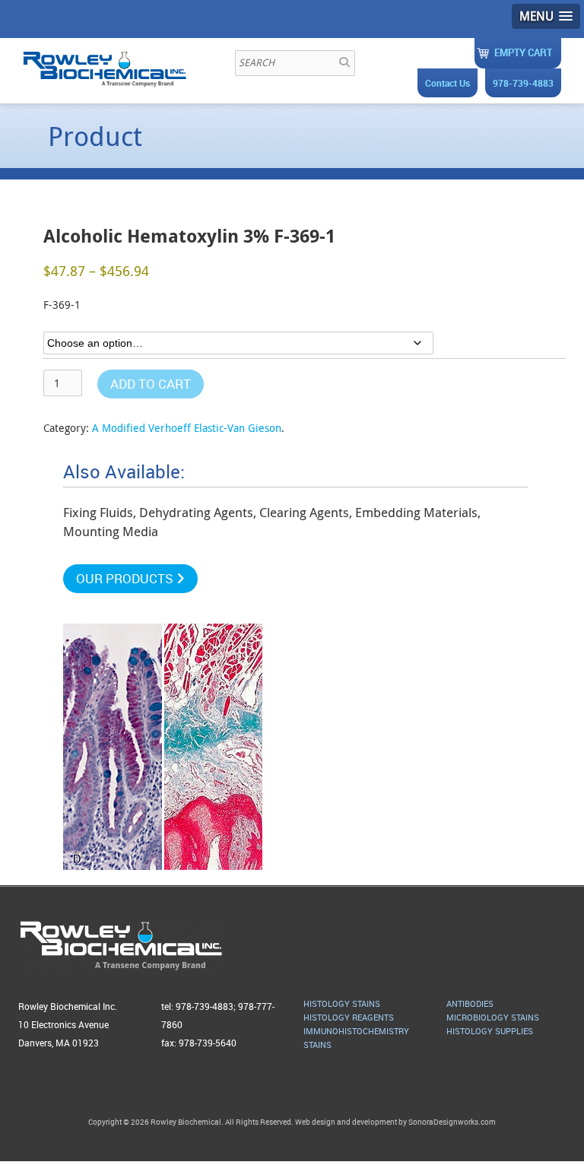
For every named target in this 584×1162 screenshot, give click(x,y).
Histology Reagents (348, 1017)
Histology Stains (341, 1003)
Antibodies (470, 1003)
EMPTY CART (523, 52)
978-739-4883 (523, 83)
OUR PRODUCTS (126, 578)
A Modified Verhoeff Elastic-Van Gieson (186, 428)
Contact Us (447, 83)
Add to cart (150, 383)
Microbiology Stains (492, 1017)
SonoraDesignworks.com (452, 1121)
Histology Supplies (489, 1031)
